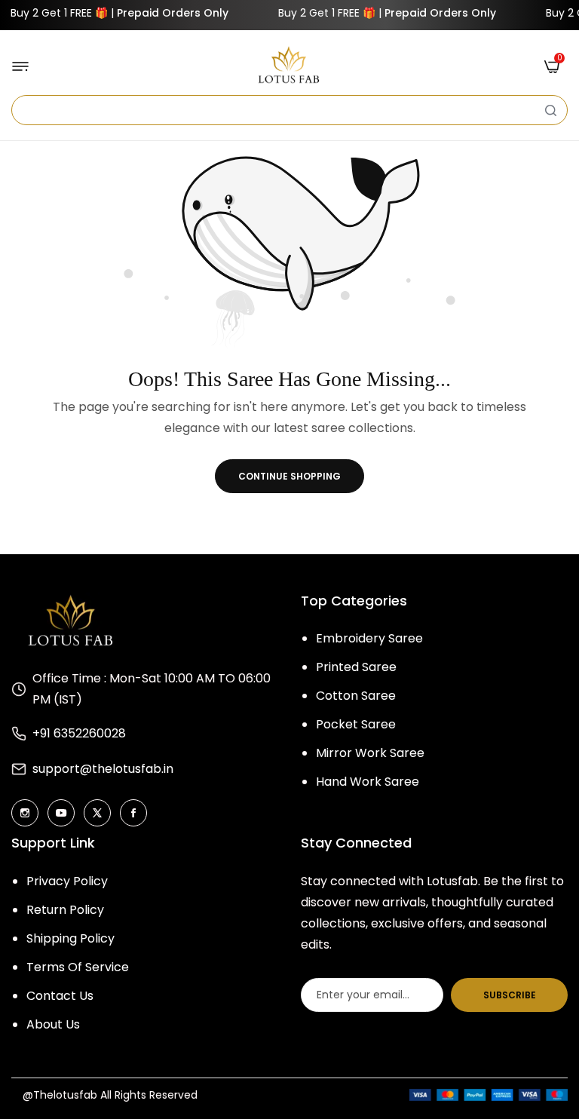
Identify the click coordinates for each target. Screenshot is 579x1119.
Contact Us (59, 995)
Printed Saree (356, 667)
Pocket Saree (356, 724)
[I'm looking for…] (551, 110)
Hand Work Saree (367, 781)
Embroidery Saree (369, 638)
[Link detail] (24, 812)
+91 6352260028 (79, 733)
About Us (53, 1024)
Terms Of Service (77, 967)
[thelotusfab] (289, 66)
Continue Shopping (289, 476)
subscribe (509, 995)
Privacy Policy (67, 881)
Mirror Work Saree (370, 753)
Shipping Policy (70, 938)
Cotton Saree (356, 695)
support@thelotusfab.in (102, 768)
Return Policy (65, 909)
